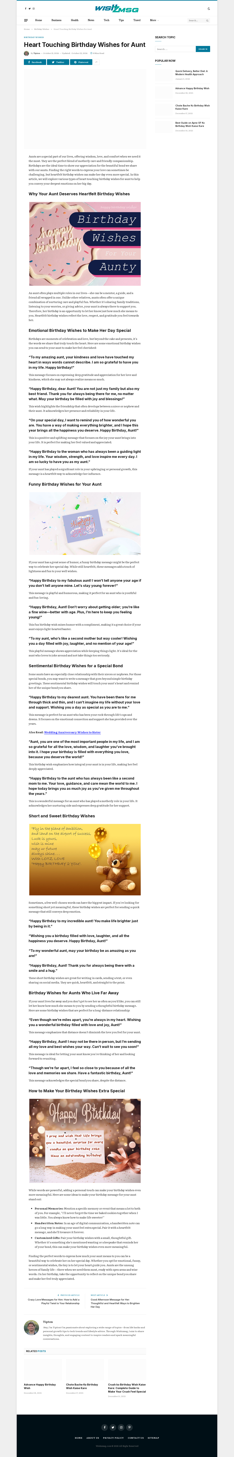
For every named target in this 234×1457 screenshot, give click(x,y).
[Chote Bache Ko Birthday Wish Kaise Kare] (85, 1369)
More (153, 20)
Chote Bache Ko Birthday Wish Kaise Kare (82, 1386)
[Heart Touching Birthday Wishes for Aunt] (85, 109)
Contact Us (136, 1437)
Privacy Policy (113, 1437)
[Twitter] (13, 173)
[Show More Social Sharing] (96, 62)
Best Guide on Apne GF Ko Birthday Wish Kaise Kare (190, 124)
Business (56, 20)
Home (38, 20)
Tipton (36, 53)
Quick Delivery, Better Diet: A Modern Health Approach (191, 73)
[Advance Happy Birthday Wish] (43, 1369)
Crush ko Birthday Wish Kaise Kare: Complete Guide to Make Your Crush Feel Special (127, 1388)
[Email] (13, 205)
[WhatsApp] (13, 197)
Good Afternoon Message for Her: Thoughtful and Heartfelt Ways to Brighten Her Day (115, 1303)
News (91, 20)
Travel (137, 20)
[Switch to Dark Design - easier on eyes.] (208, 8)
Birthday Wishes (34, 37)
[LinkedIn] (13, 181)
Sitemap (153, 1437)
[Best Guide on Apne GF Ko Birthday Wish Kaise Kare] (164, 127)
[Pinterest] (13, 189)
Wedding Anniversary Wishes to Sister (72, 732)
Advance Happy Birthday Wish (40, 1386)
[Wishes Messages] (117, 9)
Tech (106, 20)
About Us (92, 1437)
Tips (121, 20)
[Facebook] (13, 165)
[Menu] (26, 20)
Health (74, 20)
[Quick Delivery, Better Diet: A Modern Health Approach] (164, 75)
